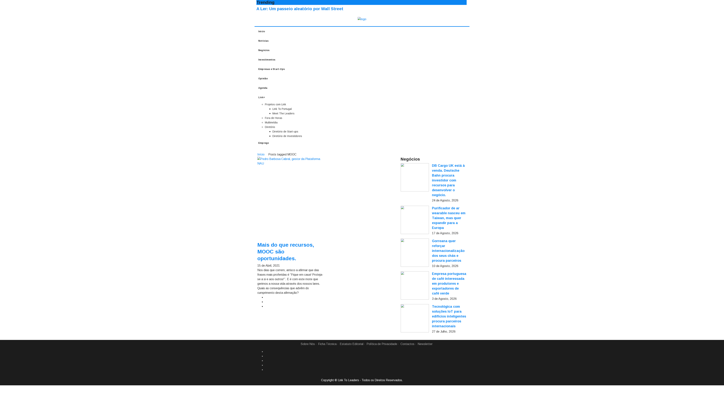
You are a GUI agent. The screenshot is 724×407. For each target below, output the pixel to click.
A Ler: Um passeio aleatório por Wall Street (299, 8)
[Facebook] (266, 351)
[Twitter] (266, 360)
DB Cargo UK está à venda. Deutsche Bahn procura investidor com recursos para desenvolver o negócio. (448, 180)
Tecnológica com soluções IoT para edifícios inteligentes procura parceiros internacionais (449, 316)
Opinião (263, 78)
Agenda (262, 88)
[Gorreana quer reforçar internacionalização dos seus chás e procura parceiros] (415, 253)
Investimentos (266, 59)
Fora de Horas (273, 117)
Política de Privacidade (382, 344)
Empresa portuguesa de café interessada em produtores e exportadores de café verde (449, 283)
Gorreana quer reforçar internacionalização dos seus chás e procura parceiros (448, 250)
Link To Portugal (282, 108)
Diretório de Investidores (287, 136)
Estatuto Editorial (351, 344)
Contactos (407, 344)
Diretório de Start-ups (285, 131)
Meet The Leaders (283, 113)
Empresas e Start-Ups (271, 69)
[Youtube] (266, 369)
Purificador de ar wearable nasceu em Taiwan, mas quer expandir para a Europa (449, 218)
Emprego (263, 143)
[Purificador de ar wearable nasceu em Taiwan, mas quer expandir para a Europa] (415, 220)
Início (261, 31)
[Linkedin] (266, 356)
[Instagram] (266, 365)
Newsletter (425, 344)
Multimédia (271, 122)
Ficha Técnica (327, 344)
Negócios (264, 50)
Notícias (263, 41)
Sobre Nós (308, 344)
